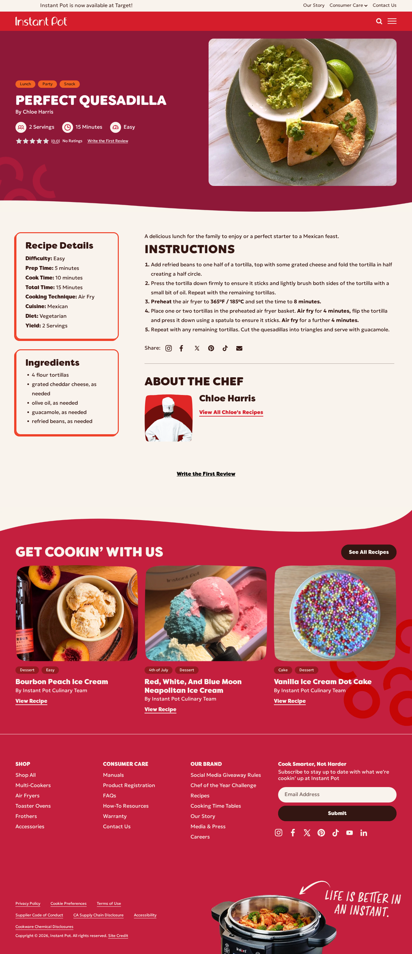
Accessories (29, 827)
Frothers (26, 816)
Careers (200, 837)
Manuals (113, 775)
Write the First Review (108, 141)
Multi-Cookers (33, 785)
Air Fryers (27, 796)
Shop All (25, 775)
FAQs (109, 796)
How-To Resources (126, 806)
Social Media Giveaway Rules (226, 775)
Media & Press (208, 827)
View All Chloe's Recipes (231, 412)
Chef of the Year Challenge (223, 785)
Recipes (200, 796)
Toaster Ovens (33, 806)
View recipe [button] (31, 701)
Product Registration (129, 785)
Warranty (115, 816)
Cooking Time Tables (216, 806)
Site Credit (118, 936)
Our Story (203, 816)
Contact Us (117, 827)
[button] (379, 21)
